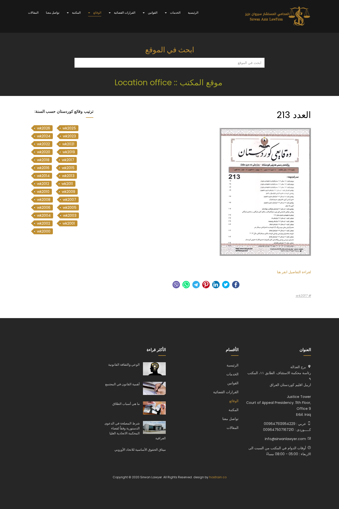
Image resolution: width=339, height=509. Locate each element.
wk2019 (69, 151)
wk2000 (43, 231)
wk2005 (69, 207)
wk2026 (43, 128)
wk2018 (43, 159)
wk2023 (69, 136)
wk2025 (69, 128)
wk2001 (69, 223)
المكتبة (76, 12)
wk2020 (43, 151)
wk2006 (43, 207)
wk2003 (69, 215)
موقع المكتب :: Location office (170, 82)
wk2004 (44, 215)
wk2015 (68, 167)
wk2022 (43, 144)
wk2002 (43, 223)
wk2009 (68, 191)
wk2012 (43, 183)
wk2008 (43, 199)
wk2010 (43, 191)
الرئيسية (193, 12)
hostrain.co (218, 477)
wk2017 (302, 296)
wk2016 (43, 167)
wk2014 (43, 175)
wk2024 (43, 136)
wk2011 (67, 183)
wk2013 (68, 175)
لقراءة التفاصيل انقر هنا (294, 271)
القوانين (152, 12)
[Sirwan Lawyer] (278, 16)
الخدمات (174, 12)
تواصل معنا (52, 12)
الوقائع (97, 12)
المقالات (33, 12)
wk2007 (69, 199)
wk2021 (68, 144)
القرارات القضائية (124, 12)
